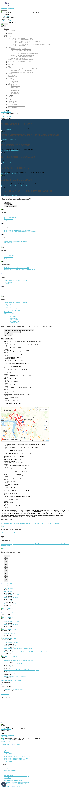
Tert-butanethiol (15, 92)
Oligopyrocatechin (16, 81)
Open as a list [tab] (8, 338)
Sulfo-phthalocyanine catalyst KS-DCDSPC (23, 70)
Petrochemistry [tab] (8, 204)
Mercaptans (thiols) (13, 84)
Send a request (5, 736)
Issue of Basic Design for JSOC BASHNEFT (16, 673)
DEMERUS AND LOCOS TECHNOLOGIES (14, 185)
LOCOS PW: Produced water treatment (21, 56)
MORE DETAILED (6, 162)
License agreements (13, 107)
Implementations (8, 100)
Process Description (6, 129)
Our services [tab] (8, 335)
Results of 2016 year (10, 638)
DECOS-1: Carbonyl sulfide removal (21, 49)
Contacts (6, 3)
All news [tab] (7, 555)
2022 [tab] (6, 561)
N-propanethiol (15, 87)
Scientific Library (8, 95)
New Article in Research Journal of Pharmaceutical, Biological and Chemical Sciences (27, 651)
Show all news (5, 694)
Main (5, 2)
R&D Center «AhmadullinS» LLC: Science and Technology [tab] (19, 330)
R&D (9, 66)
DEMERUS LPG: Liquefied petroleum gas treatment (25, 41)
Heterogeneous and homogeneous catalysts (15, 241)
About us (6, 29)
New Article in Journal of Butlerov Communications (18, 648)
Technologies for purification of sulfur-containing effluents (20, 231)
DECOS (10, 47)
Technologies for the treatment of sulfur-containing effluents (20, 269)
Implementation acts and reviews (16, 106)
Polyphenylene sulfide (13, 83)
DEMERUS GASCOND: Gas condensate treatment (25, 46)
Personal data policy (6, 741)
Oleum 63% (7, 304)
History (6, 35)
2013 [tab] (6, 577)
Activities (10, 32)
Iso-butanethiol (15, 90)
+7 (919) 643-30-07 (6, 16)
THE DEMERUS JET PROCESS (10, 151)
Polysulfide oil (11, 75)
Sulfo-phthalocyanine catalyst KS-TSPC (22, 72)
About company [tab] (9, 333)
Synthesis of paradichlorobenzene (13, 271)
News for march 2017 (10, 604)
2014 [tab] (6, 575)
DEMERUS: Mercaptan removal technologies (20, 38)
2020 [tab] (6, 564)
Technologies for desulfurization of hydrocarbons (17, 230)
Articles (10, 96)
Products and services (10, 63)
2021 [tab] (6, 563)
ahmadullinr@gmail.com (7, 8)
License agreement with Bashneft (13, 663)
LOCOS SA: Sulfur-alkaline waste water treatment (24, 53)
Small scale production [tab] (10, 206)
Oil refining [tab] (7, 202)
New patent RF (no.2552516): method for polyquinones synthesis (21, 670)
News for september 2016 (11, 642)
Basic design (11, 64)
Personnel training (9, 219)
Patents (9, 98)
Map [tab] (2, 338)
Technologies (7, 36)
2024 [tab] (6, 557)
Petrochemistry (8, 768)
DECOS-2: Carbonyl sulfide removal (21, 50)
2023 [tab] (6, 559)
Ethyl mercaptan (15, 86)
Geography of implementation (9, 139)
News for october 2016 (10, 645)
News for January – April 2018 (12, 597)
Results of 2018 (8, 591)
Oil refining (7, 767)
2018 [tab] (6, 568)
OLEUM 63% (11, 73)
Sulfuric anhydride (13, 76)
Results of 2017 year (9, 600)
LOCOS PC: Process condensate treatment (22, 55)
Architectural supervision (11, 217)
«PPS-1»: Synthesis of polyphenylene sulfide (20, 61)
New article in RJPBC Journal (13, 680)
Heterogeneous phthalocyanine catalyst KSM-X (24, 69)
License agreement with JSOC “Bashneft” (15, 676)
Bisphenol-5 (14, 79)
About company (12, 30)
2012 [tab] (6, 579)
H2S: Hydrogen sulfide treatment (16, 58)
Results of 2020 (9, 584)
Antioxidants (11, 78)
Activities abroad (12, 104)
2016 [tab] (6, 572)
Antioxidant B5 (8, 242)
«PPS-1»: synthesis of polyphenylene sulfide (16, 783)
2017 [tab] (6, 570)
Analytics (6, 220)
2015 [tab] (6, 573)
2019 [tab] (6, 566)
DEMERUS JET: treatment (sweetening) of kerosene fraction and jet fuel (30, 44)
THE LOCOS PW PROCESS (9, 195)
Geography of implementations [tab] (12, 332)
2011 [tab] (6, 581)
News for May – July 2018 (11, 594)
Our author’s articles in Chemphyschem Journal (17, 685)
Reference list (7, 5)
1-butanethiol (14, 89)
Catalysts (10, 67)
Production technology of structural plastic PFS (16, 268)
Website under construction (11, 667)
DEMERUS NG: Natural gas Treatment (22, 39)
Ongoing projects (12, 101)
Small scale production (10, 770)
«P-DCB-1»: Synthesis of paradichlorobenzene (20, 59)
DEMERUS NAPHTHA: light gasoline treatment (24, 42)
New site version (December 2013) (13, 689)
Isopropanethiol (15, 93)
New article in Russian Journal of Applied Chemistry (18, 660)
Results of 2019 (8, 588)
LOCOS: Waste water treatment (16, 52)
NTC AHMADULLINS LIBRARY (10, 174)
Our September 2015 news (12, 656)
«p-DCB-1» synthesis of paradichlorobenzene (16, 782)
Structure (10, 33)
